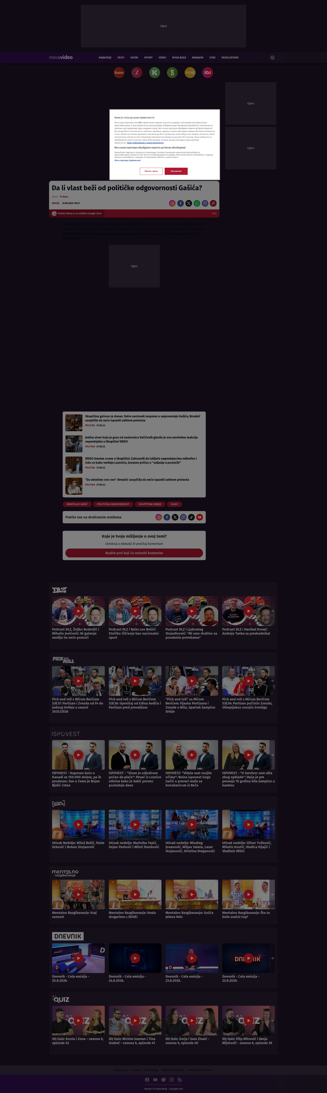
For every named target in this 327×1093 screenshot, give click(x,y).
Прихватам (176, 171)
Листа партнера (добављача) (127, 160)
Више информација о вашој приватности (145, 143)
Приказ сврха (151, 171)
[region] (164, 144)
